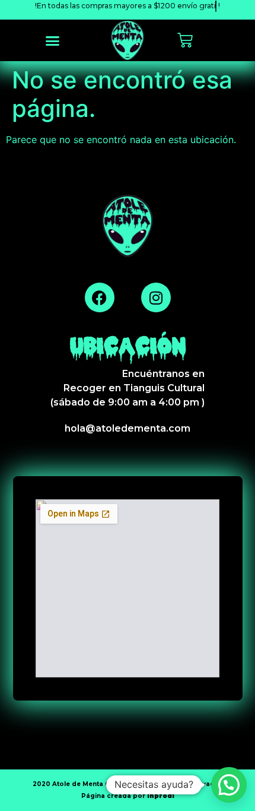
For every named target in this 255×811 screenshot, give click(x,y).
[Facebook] (99, 297)
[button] (53, 40)
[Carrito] (185, 40)
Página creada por (127, 796)
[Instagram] (156, 297)
